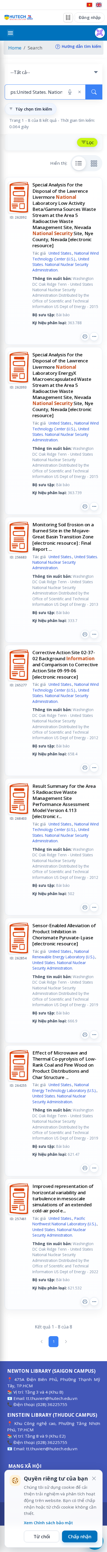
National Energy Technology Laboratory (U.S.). (64, 1087)
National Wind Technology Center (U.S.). (65, 256)
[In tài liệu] (85, 336)
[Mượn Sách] (100, 33)
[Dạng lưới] (94, 163)
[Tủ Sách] (68, 17)
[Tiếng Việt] (89, 5)
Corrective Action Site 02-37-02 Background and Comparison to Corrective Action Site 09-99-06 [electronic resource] (65, 664)
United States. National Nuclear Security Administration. (60, 264)
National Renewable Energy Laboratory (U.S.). (63, 954)
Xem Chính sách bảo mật (48, 1522)
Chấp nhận (79, 1536)
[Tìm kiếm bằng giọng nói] (69, 92)
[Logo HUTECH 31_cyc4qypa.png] (18, 17)
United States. (60, 253)
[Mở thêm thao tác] (94, 336)
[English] (98, 5)
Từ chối (41, 1536)
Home (14, 48)
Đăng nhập (90, 17)
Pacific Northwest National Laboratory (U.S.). (64, 1221)
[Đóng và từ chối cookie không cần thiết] (93, 1478)
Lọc (90, 142)
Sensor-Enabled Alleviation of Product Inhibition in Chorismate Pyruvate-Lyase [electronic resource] (64, 934)
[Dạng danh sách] (79, 163)
